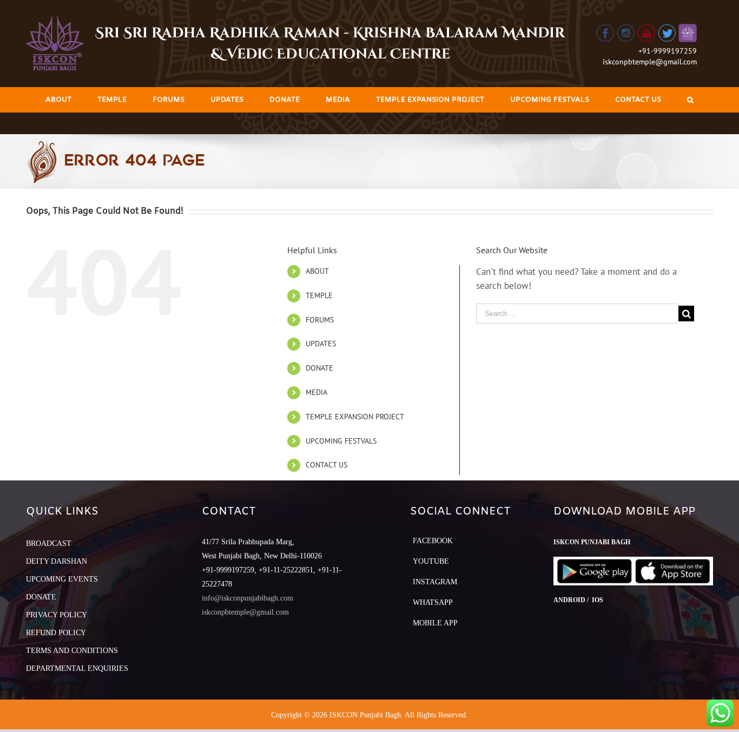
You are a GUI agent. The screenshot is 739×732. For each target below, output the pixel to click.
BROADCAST (48, 543)
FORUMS (320, 320)
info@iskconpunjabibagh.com (247, 598)
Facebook (433, 541)
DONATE (319, 368)
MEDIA (316, 392)
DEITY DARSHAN (56, 561)
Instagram (435, 582)
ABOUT (317, 271)
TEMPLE (319, 295)
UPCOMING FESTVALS (341, 441)
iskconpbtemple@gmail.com (650, 62)
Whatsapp (433, 602)
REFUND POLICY (56, 633)
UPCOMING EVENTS (62, 579)
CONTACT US (326, 465)
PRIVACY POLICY (56, 615)
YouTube (431, 561)
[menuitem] (58, 100)
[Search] (690, 100)
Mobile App (435, 623)
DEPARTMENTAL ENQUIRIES (77, 668)
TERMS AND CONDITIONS (72, 651)
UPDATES (321, 343)
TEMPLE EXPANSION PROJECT (355, 416)
